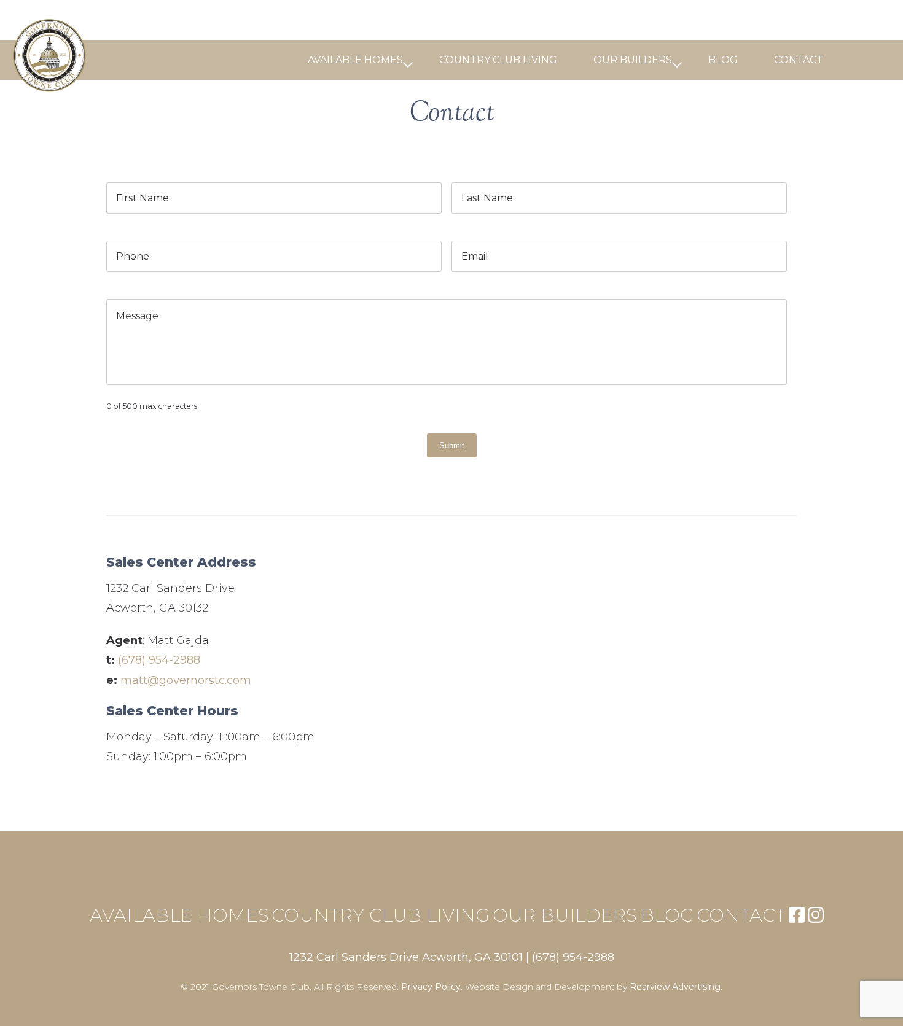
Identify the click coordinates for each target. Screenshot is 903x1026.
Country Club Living (498, 60)
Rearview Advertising (675, 986)
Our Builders (632, 60)
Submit (451, 445)
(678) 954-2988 (159, 660)
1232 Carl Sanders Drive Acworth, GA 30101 (406, 957)
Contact (798, 60)
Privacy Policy (431, 986)
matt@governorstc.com (185, 680)
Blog (723, 60)
